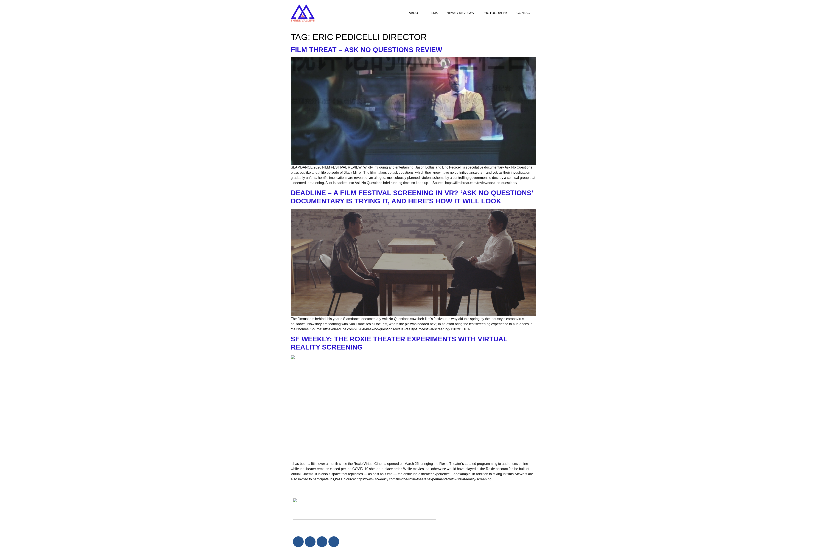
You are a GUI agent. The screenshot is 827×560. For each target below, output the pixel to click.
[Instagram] (322, 541)
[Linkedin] (310, 541)
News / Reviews (460, 13)
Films (433, 13)
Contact (524, 13)
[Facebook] (298, 541)
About (414, 13)
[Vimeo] (333, 541)
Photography (495, 13)
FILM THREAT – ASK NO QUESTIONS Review (366, 50)
